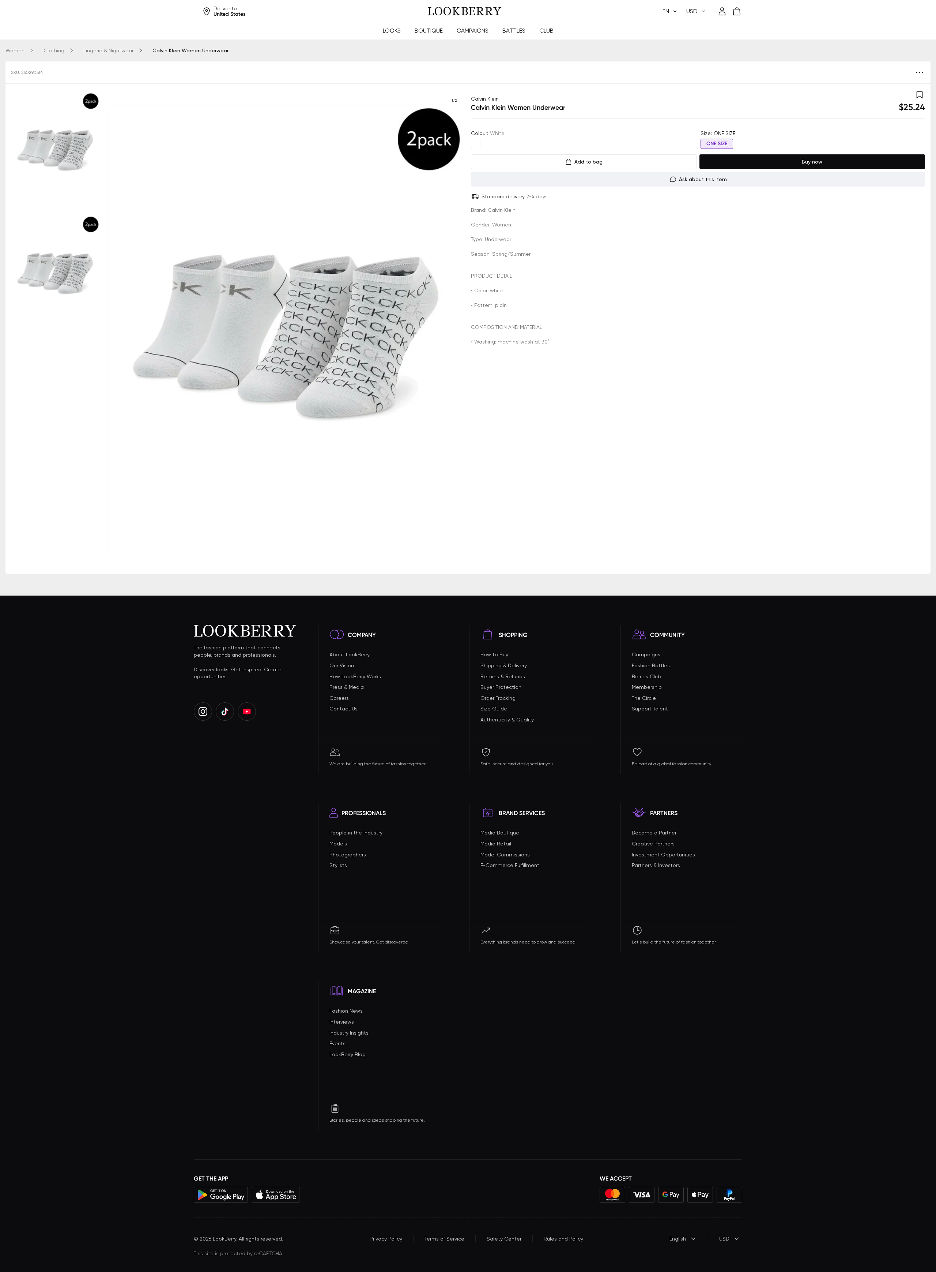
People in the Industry (355, 833)
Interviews (341, 1022)
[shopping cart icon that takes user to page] (736, 11)
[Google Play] (221, 1195)
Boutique (429, 30)
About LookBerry (349, 654)
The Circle (644, 698)
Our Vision (341, 665)
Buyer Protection (500, 687)
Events (337, 1043)
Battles (513, 30)
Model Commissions (505, 855)
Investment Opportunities (663, 855)
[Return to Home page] (464, 11)
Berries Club (646, 676)
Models (338, 844)
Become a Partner (654, 833)
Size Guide (493, 709)
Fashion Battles (651, 665)
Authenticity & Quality (507, 720)
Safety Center (504, 1239)
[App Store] (276, 1195)
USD (724, 1239)
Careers (339, 698)
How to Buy (494, 654)
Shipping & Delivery (503, 665)
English (677, 1239)
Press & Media (346, 687)
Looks (392, 30)
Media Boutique (499, 833)
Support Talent (650, 709)
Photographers (347, 855)
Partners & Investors (656, 865)
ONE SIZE (716, 143)
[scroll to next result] (454, 328)
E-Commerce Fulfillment (509, 865)
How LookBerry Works (355, 676)
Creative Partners (653, 844)
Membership (647, 687)
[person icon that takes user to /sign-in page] (722, 11)
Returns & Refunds (502, 676)
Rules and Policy (563, 1239)
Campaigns (472, 30)
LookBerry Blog (347, 1054)
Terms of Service (444, 1239)
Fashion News (346, 1011)
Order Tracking (498, 698)
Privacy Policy (386, 1239)
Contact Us (343, 709)
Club (546, 30)
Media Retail (495, 844)
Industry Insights (349, 1033)
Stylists (338, 865)
